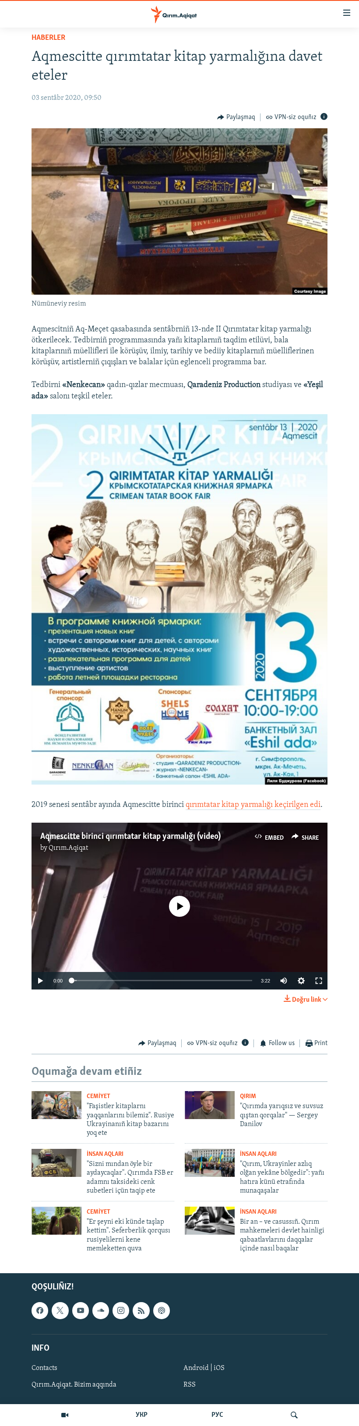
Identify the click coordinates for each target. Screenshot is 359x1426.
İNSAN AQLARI (105, 1154)
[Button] (236, 117)
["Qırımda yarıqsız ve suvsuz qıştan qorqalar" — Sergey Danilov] (210, 1105)
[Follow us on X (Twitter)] (60, 1311)
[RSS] (141, 1311)
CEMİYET (98, 1096)
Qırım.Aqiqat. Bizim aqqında (74, 1384)
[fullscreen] (318, 980)
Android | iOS (204, 1368)
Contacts (44, 1368)
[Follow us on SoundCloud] (100, 1311)
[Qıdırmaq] (294, 1415)
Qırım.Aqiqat (68, 848)
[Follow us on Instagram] (121, 1311)
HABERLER (48, 38)
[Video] (65, 1415)
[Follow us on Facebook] (40, 1311)
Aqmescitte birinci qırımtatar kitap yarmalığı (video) (130, 836)
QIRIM (248, 1096)
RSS (189, 1384)
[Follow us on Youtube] (80, 1311)
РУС (217, 1415)
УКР (142, 1415)
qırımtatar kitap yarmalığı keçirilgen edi (253, 805)
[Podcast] (161, 1311)
